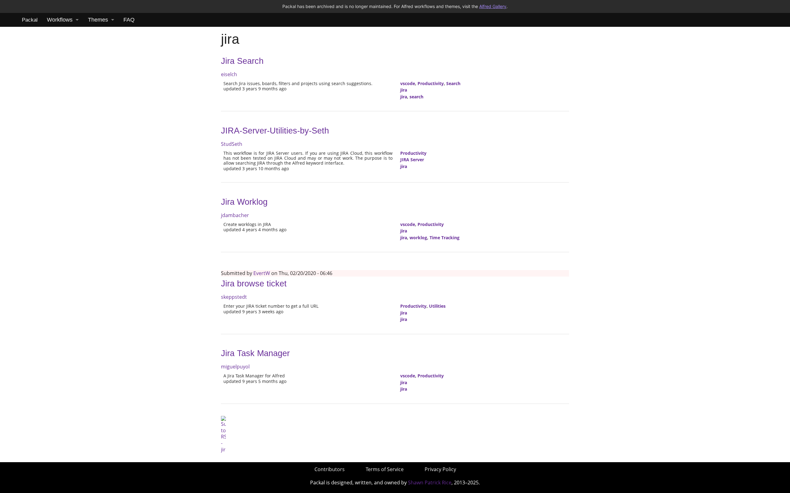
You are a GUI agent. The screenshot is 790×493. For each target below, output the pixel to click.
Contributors (329, 469)
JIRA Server (412, 159)
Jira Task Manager (255, 353)
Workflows (60, 20)
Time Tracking (444, 237)
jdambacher (235, 215)
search (416, 97)
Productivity (431, 83)
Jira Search (242, 61)
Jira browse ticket (254, 283)
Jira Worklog (244, 202)
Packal (30, 20)
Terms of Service (385, 469)
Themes (98, 20)
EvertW (261, 273)
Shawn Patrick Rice (429, 482)
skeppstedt (234, 297)
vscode (407, 83)
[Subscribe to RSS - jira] (223, 433)
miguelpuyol (235, 366)
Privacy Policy (440, 469)
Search (453, 83)
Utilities (437, 306)
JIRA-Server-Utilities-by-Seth (275, 130)
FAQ (129, 20)
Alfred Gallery (492, 6)
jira (403, 90)
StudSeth (231, 144)
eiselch (229, 74)
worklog (418, 237)
